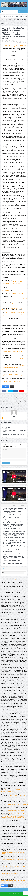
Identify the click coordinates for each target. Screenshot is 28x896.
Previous (4, 395)
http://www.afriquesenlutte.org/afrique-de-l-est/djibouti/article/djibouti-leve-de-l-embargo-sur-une (13, 314)
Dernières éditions (12, 41)
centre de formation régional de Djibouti (16, 800)
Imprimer (20, 42)
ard (6, 40)
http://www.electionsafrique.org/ (14, 319)
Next (25, 400)
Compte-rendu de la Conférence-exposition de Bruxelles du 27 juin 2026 (12, 427)
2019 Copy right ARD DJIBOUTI (14, 893)
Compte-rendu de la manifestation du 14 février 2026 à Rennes (14, 431)
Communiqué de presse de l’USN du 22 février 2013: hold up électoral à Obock (15, 402)
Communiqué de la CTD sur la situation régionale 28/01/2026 (13, 435)
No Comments (18, 41)
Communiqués (5, 41)
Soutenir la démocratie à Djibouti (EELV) (10, 397)
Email (25, 42)
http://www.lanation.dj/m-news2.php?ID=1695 (16, 810)
